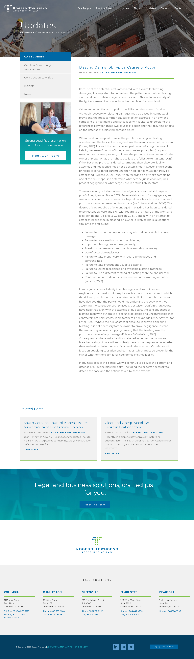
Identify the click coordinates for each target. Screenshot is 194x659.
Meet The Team (95, 504)
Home (23, 32)
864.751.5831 (93, 614)
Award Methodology (76, 647)
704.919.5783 (132, 614)
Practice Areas (104, 8)
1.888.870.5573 (21, 611)
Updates (151, 8)
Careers (165, 8)
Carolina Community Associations (37, 67)
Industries (123, 8)
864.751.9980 (96, 611)
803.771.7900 (19, 614)
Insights (29, 86)
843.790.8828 (55, 614)
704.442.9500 (136, 611)
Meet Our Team (45, 155)
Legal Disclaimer (55, 647)
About (137, 8)
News (27, 94)
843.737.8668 (58, 611)
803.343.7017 (16, 617)
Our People (84, 8)
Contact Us (180, 8)
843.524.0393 (174, 611)
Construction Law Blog (119, 72)
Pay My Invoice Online (164, 647)
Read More (31, 449)
